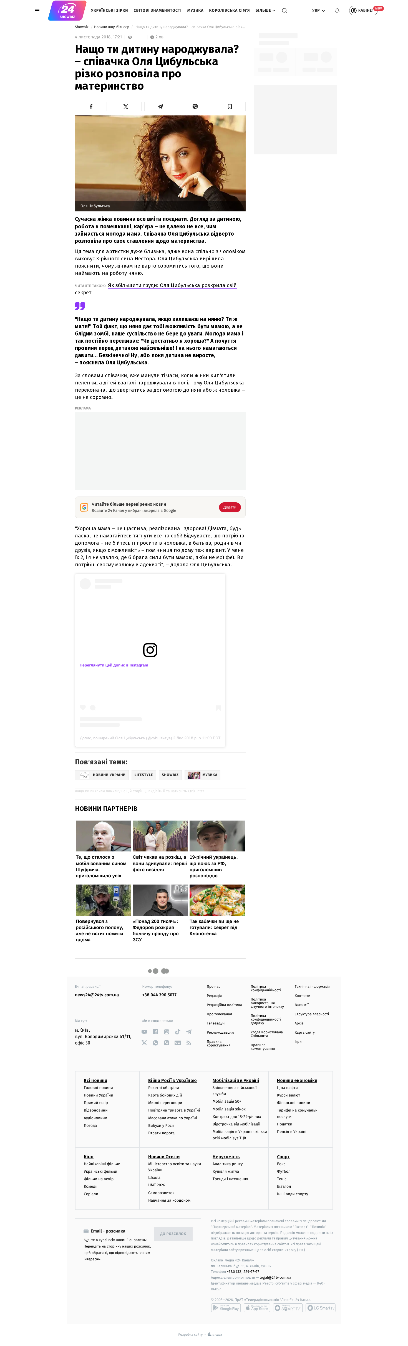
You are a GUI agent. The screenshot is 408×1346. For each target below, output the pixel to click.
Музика (195, 10)
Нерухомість (226, 1156)
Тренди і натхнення (230, 1179)
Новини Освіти (164, 1156)
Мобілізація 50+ (227, 1101)
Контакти (302, 996)
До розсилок (173, 1234)
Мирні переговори (165, 1102)
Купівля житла (226, 1171)
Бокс (281, 1164)
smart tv (288, 1308)
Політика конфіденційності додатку (266, 1019)
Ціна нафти (287, 1087)
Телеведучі (216, 1023)
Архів (299, 1023)
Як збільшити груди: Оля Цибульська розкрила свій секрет (156, 289)
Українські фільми (100, 1171)
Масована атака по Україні (172, 1118)
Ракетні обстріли (163, 1087)
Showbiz (82, 27)
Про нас (213, 987)
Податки (284, 1124)
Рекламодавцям (220, 1032)
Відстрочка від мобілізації (236, 1124)
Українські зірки (109, 10)
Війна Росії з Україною (172, 1080)
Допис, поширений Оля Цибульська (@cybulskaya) (126, 738)
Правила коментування (263, 1047)
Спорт (283, 1156)
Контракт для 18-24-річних (237, 1116)
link (144, 1032)
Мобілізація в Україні (236, 1080)
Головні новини (98, 1087)
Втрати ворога (161, 1133)
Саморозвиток (161, 1193)
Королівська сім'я (229, 10)
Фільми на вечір (99, 1179)
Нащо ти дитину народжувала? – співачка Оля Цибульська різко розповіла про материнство (190, 27)
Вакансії (302, 1005)
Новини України (98, 1095)
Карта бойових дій (165, 1095)
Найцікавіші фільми (102, 1164)
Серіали (91, 1194)
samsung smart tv (321, 1308)
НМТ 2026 (156, 1185)
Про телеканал (219, 1014)
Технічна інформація (312, 987)
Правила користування (218, 1043)
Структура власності (312, 1014)
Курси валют (288, 1095)
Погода (90, 1125)
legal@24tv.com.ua (275, 1277)
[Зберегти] (229, 106)
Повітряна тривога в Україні (174, 1110)
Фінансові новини (293, 1102)
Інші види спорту (292, 1194)
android (226, 1308)
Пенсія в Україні (291, 1131)
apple (257, 1308)
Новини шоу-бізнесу (112, 27)
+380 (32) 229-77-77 (243, 1272)
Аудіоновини (95, 1118)
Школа (154, 1177)
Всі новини (95, 1080)
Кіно (89, 1156)
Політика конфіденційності (266, 988)
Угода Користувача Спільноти (267, 1034)
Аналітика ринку (228, 1164)
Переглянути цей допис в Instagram (114, 665)
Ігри (298, 1042)
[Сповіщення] (337, 10)
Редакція (214, 996)
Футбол (284, 1171)
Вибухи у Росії (161, 1125)
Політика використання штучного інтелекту (267, 1003)
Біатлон (284, 1186)
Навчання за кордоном (169, 1200)
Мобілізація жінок (229, 1109)
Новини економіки (297, 1080)
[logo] (67, 10)
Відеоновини (96, 1110)
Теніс (281, 1179)
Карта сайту (305, 1032)
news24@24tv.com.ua (97, 995)
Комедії (90, 1186)
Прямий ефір (96, 1102)
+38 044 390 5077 (159, 995)
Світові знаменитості (158, 10)
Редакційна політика (224, 1005)
